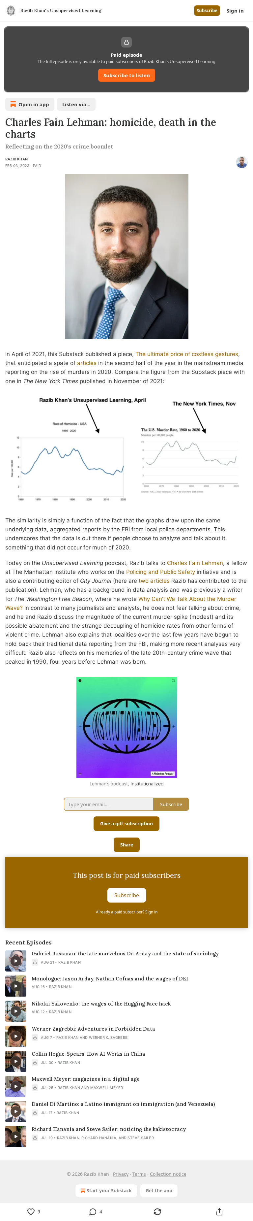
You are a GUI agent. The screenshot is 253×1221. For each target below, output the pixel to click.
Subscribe (207, 11)
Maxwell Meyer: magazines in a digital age (86, 1079)
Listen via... (76, 104)
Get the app (159, 1190)
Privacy (120, 1174)
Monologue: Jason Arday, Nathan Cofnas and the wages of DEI (110, 978)
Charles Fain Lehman (195, 563)
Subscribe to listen (126, 75)
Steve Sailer (140, 1138)
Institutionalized (146, 783)
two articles (154, 581)
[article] (126, 961)
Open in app (33, 104)
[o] (16, 961)
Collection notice (168, 1174)
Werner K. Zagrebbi (109, 1037)
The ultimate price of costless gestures (186, 354)
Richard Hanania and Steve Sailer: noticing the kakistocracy (109, 1129)
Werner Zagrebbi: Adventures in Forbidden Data (93, 1029)
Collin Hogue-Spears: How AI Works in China (88, 1054)
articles (87, 363)
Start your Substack (109, 1190)
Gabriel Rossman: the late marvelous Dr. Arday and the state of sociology (125, 953)
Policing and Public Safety (160, 572)
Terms (139, 1174)
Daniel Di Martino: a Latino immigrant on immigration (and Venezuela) (123, 1104)
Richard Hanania (98, 1138)
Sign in (235, 10)
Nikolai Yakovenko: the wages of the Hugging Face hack (101, 1004)
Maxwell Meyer (106, 1087)
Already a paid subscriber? (126, 912)
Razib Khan (16, 159)
